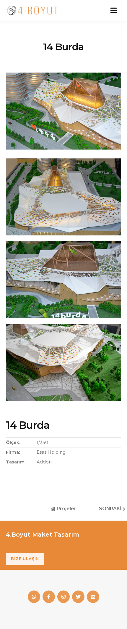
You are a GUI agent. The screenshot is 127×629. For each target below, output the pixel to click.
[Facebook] (34, 597)
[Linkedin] (93, 597)
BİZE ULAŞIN (25, 558)
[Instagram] (63, 597)
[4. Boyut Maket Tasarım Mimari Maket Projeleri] (32, 10)
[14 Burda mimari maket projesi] (63, 196)
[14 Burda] (63, 110)
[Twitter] (78, 597)
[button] (113, 10)
